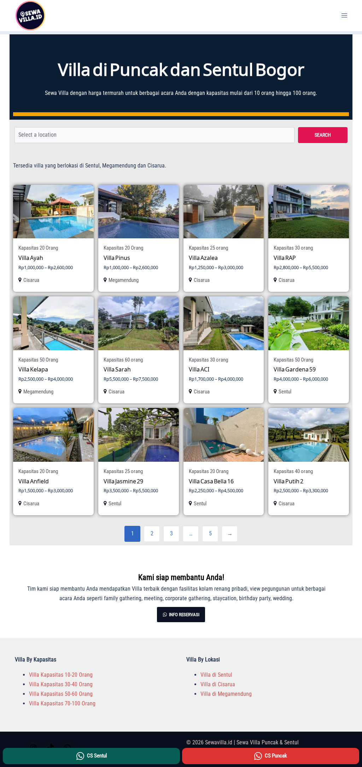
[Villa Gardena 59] (308, 323)
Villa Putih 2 (288, 481)
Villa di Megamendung (226, 694)
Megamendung (124, 280)
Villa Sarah (117, 369)
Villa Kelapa (33, 369)
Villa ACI (199, 369)
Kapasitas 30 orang (293, 248)
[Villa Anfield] (53, 435)
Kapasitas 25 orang (208, 248)
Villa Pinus (117, 257)
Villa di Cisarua (217, 684)
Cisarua (31, 280)
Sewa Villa (57, 93)
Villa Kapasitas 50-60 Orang (61, 694)
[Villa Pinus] (138, 212)
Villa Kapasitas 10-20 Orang (61, 674)
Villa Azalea (203, 257)
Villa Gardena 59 (295, 369)
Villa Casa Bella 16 (211, 481)
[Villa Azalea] (223, 212)
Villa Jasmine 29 (123, 481)
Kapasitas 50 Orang (38, 360)
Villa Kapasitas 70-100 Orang (62, 703)
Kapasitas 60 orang (123, 360)
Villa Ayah (30, 257)
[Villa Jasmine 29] (138, 435)
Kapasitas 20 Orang (38, 248)
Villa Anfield (33, 481)
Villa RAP (285, 257)
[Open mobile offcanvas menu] (344, 16)
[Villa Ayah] (53, 212)
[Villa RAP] (308, 212)
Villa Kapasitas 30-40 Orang (61, 684)
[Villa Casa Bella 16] (223, 435)
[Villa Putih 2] (308, 435)
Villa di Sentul (216, 674)
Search (323, 135)
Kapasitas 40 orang (293, 471)
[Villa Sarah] (138, 323)
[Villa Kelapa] (53, 323)
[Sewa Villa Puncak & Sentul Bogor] (30, 15)
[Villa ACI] (223, 323)
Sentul (285, 391)
